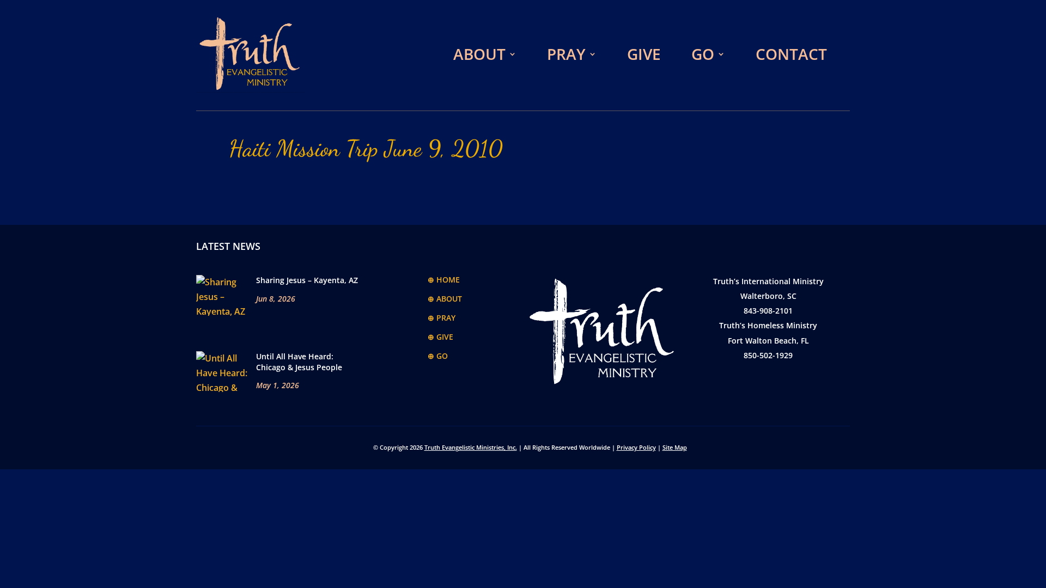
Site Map (674, 447)
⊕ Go (438, 356)
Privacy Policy (636, 447)
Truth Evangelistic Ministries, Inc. (470, 447)
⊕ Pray (441, 318)
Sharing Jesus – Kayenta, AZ (307, 280)
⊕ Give (440, 337)
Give (644, 54)
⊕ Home (444, 279)
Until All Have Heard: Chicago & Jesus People (299, 361)
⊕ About (445, 298)
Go (702, 54)
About (479, 54)
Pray (566, 54)
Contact (791, 54)
